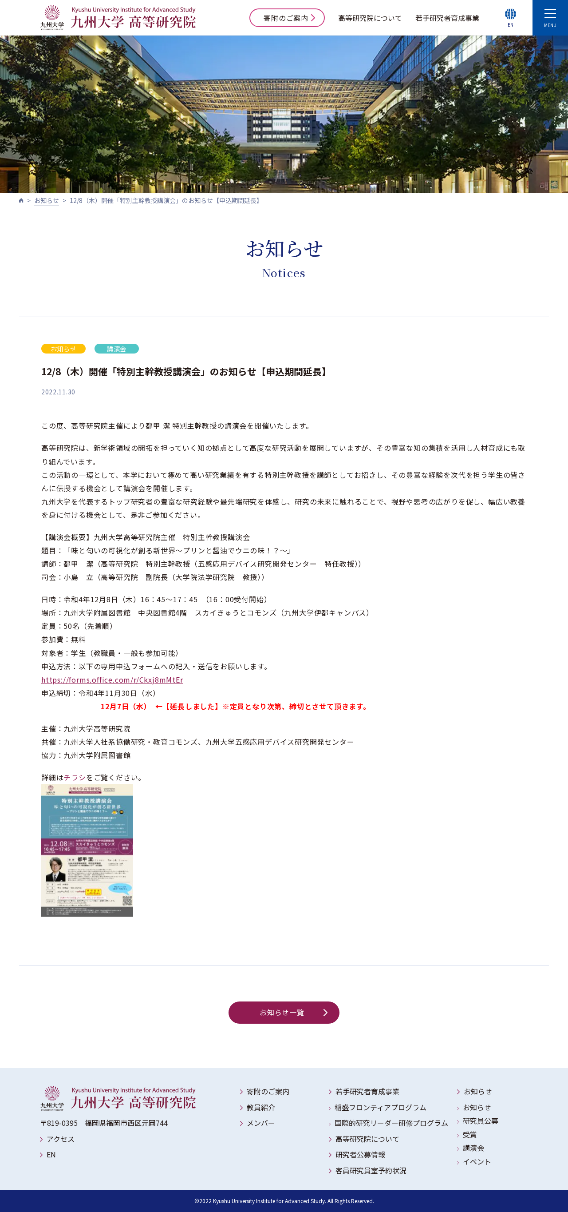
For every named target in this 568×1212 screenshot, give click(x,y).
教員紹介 (261, 1107)
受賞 (470, 1134)
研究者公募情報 (360, 1154)
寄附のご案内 (286, 17)
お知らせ (46, 200)
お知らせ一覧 (282, 1012)
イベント (477, 1161)
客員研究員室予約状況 (370, 1170)
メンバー (261, 1122)
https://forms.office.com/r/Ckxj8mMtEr (112, 679)
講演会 (473, 1147)
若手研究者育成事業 (447, 17)
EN (51, 1154)
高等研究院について (370, 17)
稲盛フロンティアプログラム (380, 1107)
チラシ (74, 777)
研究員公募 (480, 1120)
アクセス (61, 1138)
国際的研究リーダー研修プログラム (391, 1122)
